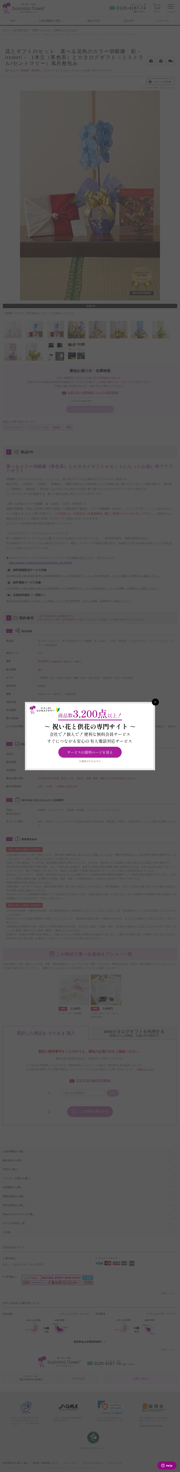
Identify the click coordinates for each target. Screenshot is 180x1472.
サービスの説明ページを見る (90, 752)
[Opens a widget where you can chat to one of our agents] (166, 1465)
